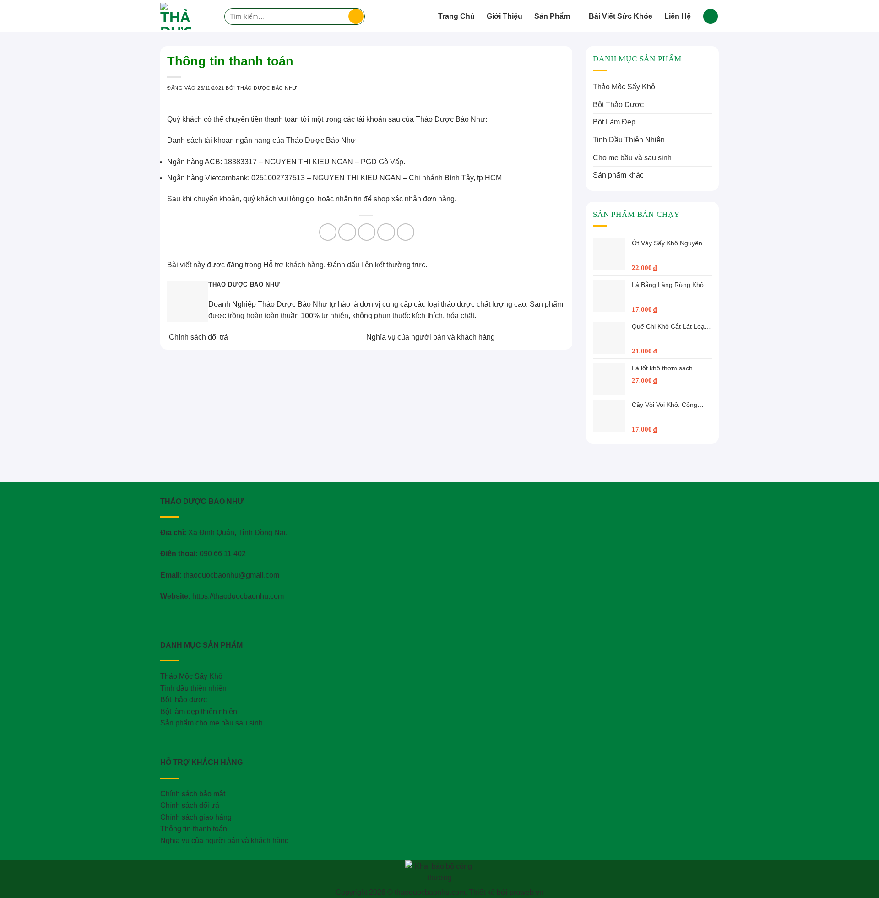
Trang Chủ (456, 16)
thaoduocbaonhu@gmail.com (231, 575)
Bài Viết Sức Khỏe (620, 16)
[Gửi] (356, 16)
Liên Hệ (677, 16)
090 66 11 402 (223, 553)
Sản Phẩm (552, 16)
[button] (710, 16)
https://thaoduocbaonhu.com (238, 596)
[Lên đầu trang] (860, 885)
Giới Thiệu (504, 16)
